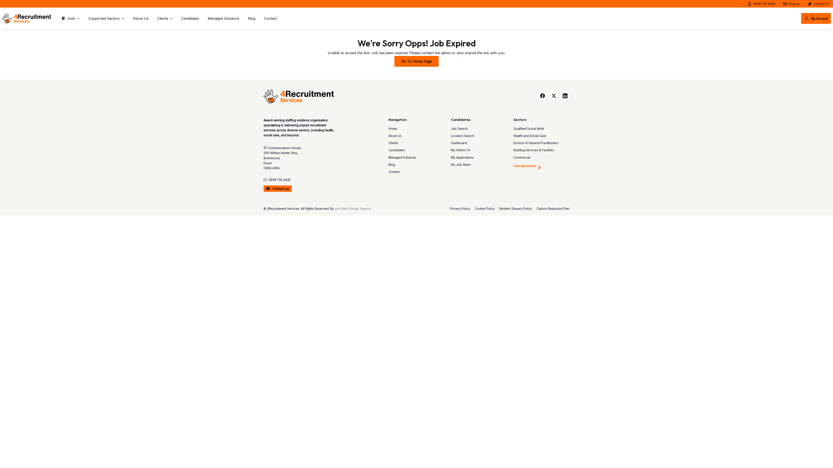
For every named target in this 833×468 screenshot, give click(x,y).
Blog (251, 18)
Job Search (459, 128)
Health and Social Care (529, 136)
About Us (141, 18)
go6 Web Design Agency (353, 208)
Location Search (462, 136)
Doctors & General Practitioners (535, 143)
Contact (270, 18)
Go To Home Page (416, 61)
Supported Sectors (104, 18)
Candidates (190, 18)
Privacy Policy (460, 208)
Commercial (521, 157)
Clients (163, 18)
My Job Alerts (461, 164)
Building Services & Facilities (533, 150)
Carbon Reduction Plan (552, 208)
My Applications (462, 157)
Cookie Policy (485, 208)
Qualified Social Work (528, 128)
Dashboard (459, 143)
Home (393, 128)
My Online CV (461, 150)
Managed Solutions (223, 18)
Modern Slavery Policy (515, 208)
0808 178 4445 (280, 180)
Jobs (71, 18)
